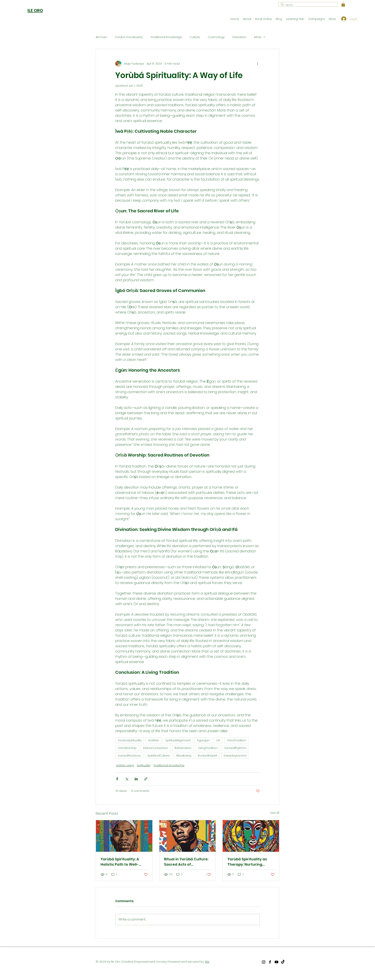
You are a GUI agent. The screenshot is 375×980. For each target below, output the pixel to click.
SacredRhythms (235, 748)
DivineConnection (155, 748)
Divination (239, 37)
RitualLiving (183, 755)
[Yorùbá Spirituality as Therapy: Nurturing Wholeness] (251, 836)
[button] (343, 4)
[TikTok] (283, 962)
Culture (195, 37)
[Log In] (342, 19)
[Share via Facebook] (117, 779)
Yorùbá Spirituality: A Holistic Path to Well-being (120, 862)
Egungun (203, 740)
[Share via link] (146, 779)
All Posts (101, 37)
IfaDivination (183, 748)
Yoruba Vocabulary (129, 37)
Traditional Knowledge (166, 37)
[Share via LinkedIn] (136, 779)
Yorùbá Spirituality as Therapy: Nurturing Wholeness (247, 862)
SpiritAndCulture (158, 755)
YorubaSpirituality (130, 740)
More (257, 37)
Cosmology (216, 37)
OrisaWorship (127, 748)
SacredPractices (129, 755)
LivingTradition (208, 748)
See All (274, 813)
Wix (207, 962)
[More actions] (257, 63)
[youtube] (276, 962)
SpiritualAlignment (178, 740)
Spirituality (144, 765)
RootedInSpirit (207, 755)
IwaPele (153, 740)
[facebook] (270, 962)
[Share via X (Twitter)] (127, 779)
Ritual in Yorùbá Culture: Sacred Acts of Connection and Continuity (186, 862)
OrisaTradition (236, 740)
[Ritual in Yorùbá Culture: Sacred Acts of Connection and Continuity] (187, 836)
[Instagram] (263, 962)
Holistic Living (125, 765)
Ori (218, 740)
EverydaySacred (235, 755)
